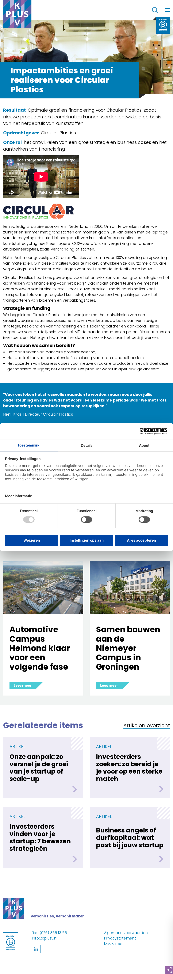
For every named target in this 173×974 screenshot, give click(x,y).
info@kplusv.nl (44, 938)
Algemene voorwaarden (126, 932)
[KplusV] (17, 15)
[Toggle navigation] (167, 10)
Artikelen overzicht (146, 726)
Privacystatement (120, 938)
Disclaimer (113, 943)
